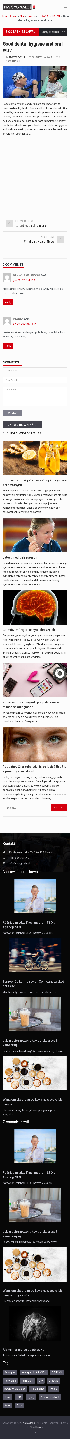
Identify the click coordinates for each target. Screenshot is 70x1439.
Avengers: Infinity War (33, 1372)
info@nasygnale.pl (19, 863)
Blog (22, 16)
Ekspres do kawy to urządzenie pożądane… (27, 1301)
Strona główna (9, 16)
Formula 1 (27, 1380)
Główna (31, 16)
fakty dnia (10, 1380)
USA (19, 1397)
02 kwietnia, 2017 (42, 57)
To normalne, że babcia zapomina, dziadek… (28, 1355)
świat (7, 1405)
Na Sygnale (29, 1423)
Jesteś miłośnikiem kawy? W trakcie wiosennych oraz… (34, 1051)
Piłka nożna (37, 1388)
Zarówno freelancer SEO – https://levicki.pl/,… (28, 932)
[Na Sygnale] (19, 6)
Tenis (7, 1397)
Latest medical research (20, 557)
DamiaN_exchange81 (26, 275)
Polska (54, 1388)
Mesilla (18, 318)
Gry (41, 1380)
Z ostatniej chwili (50, 1397)
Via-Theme (36, 1427)
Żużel (20, 1405)
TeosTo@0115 (17, 57)
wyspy (31, 1397)
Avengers (9, 1372)
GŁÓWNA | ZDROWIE (49, 16)
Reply (8, 302)
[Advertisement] (35, 174)
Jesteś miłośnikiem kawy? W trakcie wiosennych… (31, 1242)
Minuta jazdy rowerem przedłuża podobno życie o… (32, 992)
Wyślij (12, 412)
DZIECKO (57, 1372)
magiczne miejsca (14, 1388)
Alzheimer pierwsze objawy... (23, 1349)
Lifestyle (53, 1380)
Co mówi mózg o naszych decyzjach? (30, 630)
